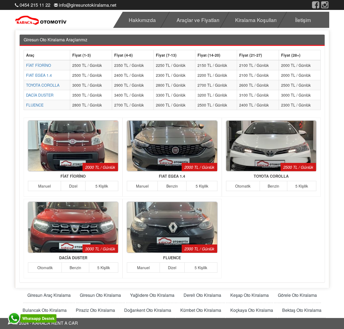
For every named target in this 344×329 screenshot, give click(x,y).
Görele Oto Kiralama (297, 295)
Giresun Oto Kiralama (100, 295)
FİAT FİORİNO (38, 65)
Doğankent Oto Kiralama (147, 310)
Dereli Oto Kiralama (202, 295)
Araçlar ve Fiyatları (198, 19)
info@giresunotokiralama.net (87, 4)
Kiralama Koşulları (256, 19)
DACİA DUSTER (39, 95)
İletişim (303, 19)
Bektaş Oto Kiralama (301, 310)
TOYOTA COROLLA (42, 85)
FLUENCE (35, 105)
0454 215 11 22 (35, 4)
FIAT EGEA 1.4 (39, 75)
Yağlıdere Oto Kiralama (152, 295)
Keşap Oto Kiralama (249, 295)
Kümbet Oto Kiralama (200, 310)
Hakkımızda (142, 19)
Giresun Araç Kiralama (49, 295)
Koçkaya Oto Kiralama (251, 310)
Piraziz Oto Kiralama (95, 310)
